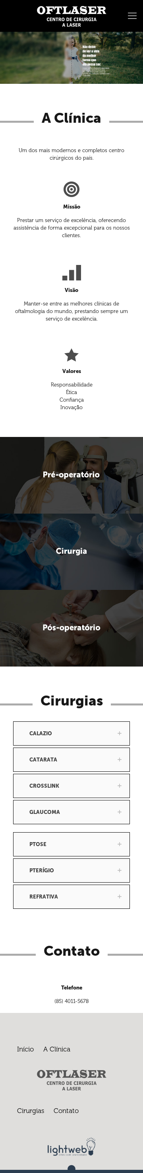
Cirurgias (30, 1111)
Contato (66, 1111)
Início (25, 1049)
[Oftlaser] (71, 16)
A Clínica (56, 1049)
